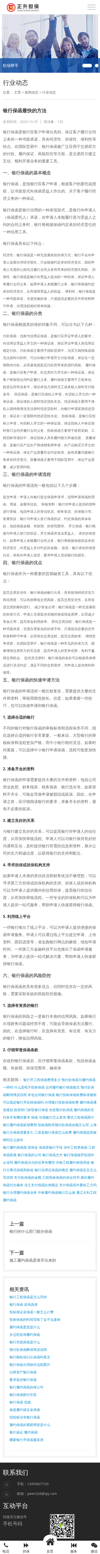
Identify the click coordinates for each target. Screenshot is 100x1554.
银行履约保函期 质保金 (20, 1147)
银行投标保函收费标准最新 (76, 1094)
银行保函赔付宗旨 (23, 1394)
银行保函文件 (52, 1155)
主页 (17, 92)
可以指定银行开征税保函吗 (23, 1102)
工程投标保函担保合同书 (61, 1177)
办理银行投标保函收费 (62, 1102)
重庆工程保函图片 (80, 1117)
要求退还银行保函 (23, 1379)
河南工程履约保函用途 (73, 1162)
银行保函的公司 (29, 1155)
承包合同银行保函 (41, 1094)
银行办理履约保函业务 (20, 1192)
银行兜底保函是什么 (24, 1342)
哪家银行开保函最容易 (26, 1439)
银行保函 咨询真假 (23, 1304)
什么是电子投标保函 (29, 1087)
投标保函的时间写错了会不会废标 (34, 1319)
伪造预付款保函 (61, 1109)
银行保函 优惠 (20, 1402)
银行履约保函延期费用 (20, 1124)
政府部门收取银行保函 (31, 1109)
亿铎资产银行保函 (23, 1372)
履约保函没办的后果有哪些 (34, 1162)
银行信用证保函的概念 (51, 1170)
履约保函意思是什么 (24, 1327)
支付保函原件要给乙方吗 (78, 1185)
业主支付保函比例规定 (41, 1185)
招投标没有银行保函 (24, 1417)
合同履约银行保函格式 (63, 1087)
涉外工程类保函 (75, 1147)
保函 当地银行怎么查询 (48, 1117)
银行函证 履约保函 (23, 1432)
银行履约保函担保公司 (26, 1387)
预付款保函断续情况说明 (28, 1349)
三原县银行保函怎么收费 (53, 1132)
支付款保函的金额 (27, 1177)
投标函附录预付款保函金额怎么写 (63, 1124)
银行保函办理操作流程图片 (29, 1364)
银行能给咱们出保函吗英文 (29, 1357)
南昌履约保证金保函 (24, 1409)
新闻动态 (31, 92)
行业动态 (49, 92)
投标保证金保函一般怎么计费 (31, 1312)
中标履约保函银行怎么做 (56, 1192)
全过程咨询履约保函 (24, 1334)
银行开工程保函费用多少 (42, 1079)
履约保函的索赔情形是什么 (29, 1424)
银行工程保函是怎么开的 (28, 1297)
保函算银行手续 (51, 1147)
